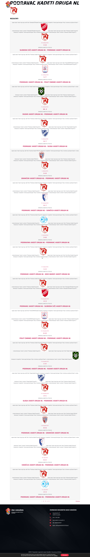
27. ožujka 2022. (45, 266)
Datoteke (62, 4)
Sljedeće (78, 501)
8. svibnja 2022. (45, 138)
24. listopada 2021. (45, 330)
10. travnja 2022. (45, 203)
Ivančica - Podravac (45, 465)
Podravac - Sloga (45, 146)
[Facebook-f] (76, 4)
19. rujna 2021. (45, 457)
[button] (82, 4)
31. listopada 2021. (45, 298)
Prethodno (12, 501)
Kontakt (70, 4)
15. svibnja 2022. (45, 106)
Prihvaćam (65, 555)
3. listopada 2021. (45, 425)
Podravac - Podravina (45, 497)
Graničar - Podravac (45, 178)
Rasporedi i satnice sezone (51, 4)
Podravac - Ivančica (45, 210)
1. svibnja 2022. (45, 171)
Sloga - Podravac (45, 400)
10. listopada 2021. (45, 393)
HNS (41, 4)
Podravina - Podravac (45, 242)
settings (55, 555)
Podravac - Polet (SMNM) (45, 82)
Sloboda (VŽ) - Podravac (45, 50)
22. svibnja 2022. (45, 74)
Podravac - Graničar (45, 433)
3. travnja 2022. (45, 235)
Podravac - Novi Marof (45, 274)
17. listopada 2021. (45, 361)
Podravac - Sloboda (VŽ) (45, 306)
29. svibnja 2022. (45, 42)
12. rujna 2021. (45, 489)
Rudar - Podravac (45, 114)
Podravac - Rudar (45, 368)
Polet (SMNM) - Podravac (45, 338)
